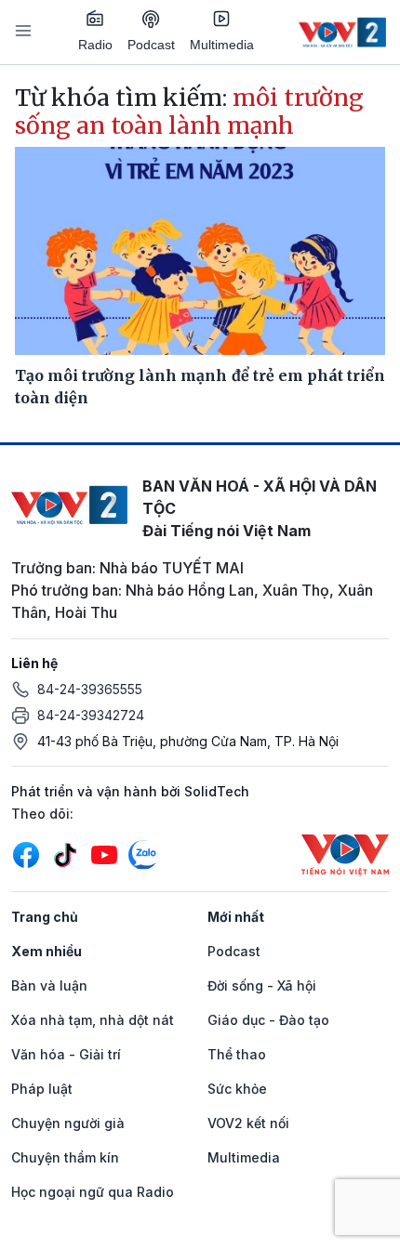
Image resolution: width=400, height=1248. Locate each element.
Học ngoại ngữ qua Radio (92, 1192)
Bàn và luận (49, 985)
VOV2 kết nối (248, 1123)
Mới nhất (235, 917)
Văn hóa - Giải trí (66, 1054)
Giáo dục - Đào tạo (268, 1020)
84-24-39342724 (90, 715)
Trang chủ (44, 917)
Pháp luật (42, 1089)
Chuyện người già (68, 1123)
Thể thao (236, 1054)
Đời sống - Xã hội (261, 985)
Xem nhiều (46, 951)
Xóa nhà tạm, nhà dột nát (92, 1020)
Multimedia (222, 44)
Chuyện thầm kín (65, 1157)
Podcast (151, 44)
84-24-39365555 (89, 689)
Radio (95, 44)
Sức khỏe (237, 1089)
